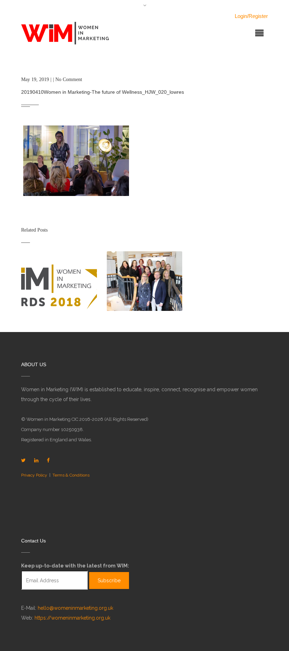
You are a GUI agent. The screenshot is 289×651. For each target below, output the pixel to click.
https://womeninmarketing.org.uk (72, 618)
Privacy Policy (34, 475)
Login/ (241, 16)
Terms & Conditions (71, 475)
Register (258, 16)
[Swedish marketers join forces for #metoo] (145, 281)
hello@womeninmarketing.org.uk (75, 608)
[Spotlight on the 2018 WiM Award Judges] (59, 281)
